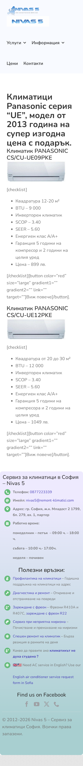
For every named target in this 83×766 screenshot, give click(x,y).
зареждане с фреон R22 (46, 613)
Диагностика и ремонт (32, 593)
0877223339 (41, 492)
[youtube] (36, 704)
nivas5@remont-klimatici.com (50, 500)
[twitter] (46, 704)
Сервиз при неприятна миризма (39, 621)
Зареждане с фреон (29, 607)
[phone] (56, 704)
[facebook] (26, 704)
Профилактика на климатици (37, 578)
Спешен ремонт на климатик (36, 636)
